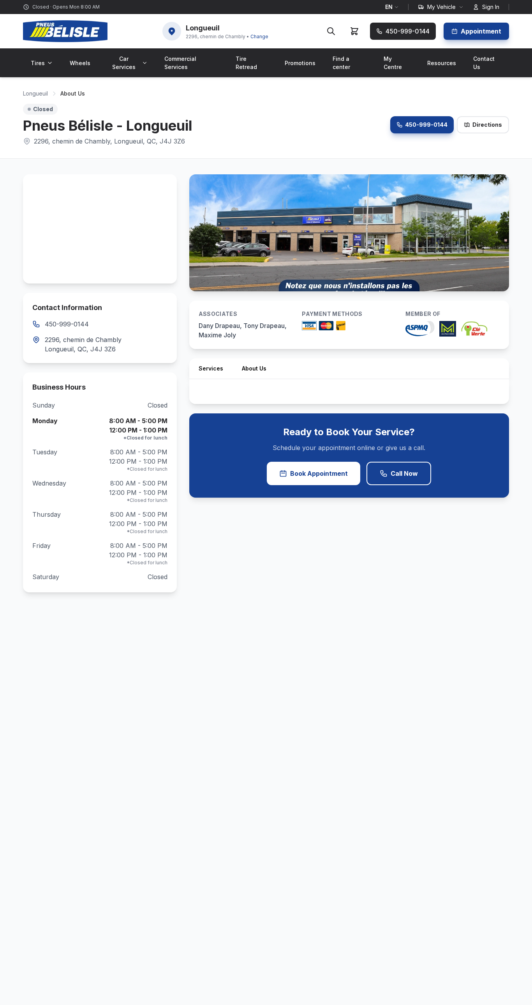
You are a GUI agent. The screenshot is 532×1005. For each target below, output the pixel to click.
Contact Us (484, 62)
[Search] (331, 31)
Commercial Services (180, 62)
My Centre (393, 62)
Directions (487, 124)
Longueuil (35, 93)
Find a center (341, 62)
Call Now (404, 473)
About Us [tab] (254, 368)
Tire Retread (246, 62)
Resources (441, 63)
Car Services (124, 62)
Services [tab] (211, 368)
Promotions (300, 63)
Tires (38, 63)
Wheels (80, 63)
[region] (100, 229)
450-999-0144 (426, 124)
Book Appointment (319, 473)
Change (259, 36)
